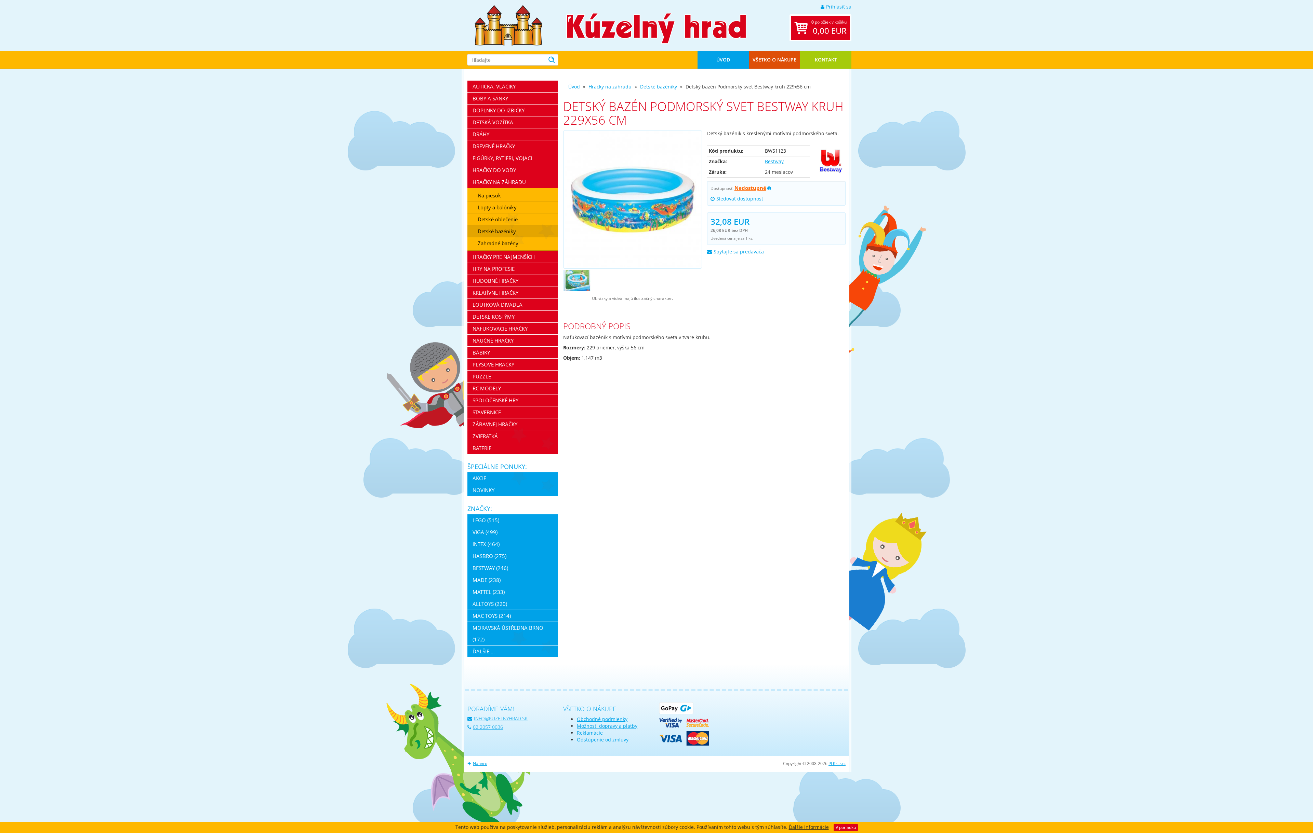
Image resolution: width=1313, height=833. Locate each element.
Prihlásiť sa (838, 6)
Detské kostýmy (494, 316)
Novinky (483, 490)
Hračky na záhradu (610, 86)
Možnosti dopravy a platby (607, 726)
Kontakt (826, 59)
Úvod (723, 59)
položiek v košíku (829, 27)
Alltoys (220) (490, 603)
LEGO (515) (486, 520)
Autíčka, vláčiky (494, 86)
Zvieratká (485, 436)
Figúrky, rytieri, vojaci (502, 158)
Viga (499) (485, 532)
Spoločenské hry (495, 400)
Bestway (774, 161)
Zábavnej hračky (495, 424)
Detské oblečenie (498, 219)
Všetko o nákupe (774, 59)
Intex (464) (486, 544)
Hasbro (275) (489, 556)
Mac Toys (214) (492, 615)
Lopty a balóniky (497, 207)
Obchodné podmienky (602, 719)
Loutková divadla (497, 304)
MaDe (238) (487, 580)
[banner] (508, 25)
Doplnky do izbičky (499, 110)
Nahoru (480, 763)
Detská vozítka (493, 122)
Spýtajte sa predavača (739, 251)
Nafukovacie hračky (500, 328)
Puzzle (482, 376)
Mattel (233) (489, 591)
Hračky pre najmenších (504, 256)
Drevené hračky (494, 146)
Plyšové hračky (493, 364)
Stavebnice (487, 412)
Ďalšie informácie (809, 827)
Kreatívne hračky (495, 292)
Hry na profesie (494, 268)
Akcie (479, 478)
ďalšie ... (484, 651)
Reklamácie (590, 733)
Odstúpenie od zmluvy (602, 739)
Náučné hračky (493, 340)
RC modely (487, 388)
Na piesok (489, 195)
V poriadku (846, 827)
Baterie (482, 448)
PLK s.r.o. (837, 763)
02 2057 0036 (488, 727)
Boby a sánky (490, 98)
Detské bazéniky (658, 86)
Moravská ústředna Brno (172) (508, 633)
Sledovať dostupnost (739, 198)
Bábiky (481, 352)
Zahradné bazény (498, 243)
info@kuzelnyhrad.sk (501, 718)
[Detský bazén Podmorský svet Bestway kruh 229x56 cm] (632, 199)
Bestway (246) (490, 568)
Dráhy (481, 134)
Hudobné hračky (495, 280)
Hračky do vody (494, 170)
